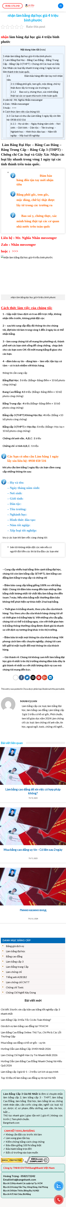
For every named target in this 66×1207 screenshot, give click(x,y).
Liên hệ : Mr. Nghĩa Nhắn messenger (23, 99)
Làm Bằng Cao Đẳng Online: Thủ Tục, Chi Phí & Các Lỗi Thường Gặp (31, 1034)
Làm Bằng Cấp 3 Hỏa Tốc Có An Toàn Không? (26, 1019)
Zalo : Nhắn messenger (16, 103)
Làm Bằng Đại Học (16, 145)
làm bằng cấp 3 (27, 573)
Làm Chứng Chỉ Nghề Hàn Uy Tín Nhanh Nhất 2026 (29, 1055)
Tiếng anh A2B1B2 (16, 977)
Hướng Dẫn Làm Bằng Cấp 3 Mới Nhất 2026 (26, 1048)
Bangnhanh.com (11, 1122)
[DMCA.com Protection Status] (12, 1159)
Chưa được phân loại (32, 689)
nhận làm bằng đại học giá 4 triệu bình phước (27, 56)
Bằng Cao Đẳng (47, 145)
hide (43, 49)
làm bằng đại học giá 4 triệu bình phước (36, 297)
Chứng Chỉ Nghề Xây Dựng (21, 992)
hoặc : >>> (9, 107)
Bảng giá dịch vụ (15, 946)
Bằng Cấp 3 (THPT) (45, 150)
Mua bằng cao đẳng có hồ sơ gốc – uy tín (23, 1042)
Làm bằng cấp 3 (14, 961)
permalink (60, 689)
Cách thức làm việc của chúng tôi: (21, 111)
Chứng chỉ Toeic (15, 987)
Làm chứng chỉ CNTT (18, 982)
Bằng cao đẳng (14, 956)
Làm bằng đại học (15, 951)
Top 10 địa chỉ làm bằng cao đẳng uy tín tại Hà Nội (28, 1077)
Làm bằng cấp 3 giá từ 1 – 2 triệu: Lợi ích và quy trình (29, 1071)
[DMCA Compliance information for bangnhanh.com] (36, 1159)
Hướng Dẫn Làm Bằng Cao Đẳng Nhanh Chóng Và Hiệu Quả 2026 (31, 1063)
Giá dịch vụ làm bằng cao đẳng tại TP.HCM (24, 1026)
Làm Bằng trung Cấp (17, 966)
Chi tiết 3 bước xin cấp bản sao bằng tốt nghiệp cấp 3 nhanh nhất (30, 1011)
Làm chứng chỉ (14, 971)
